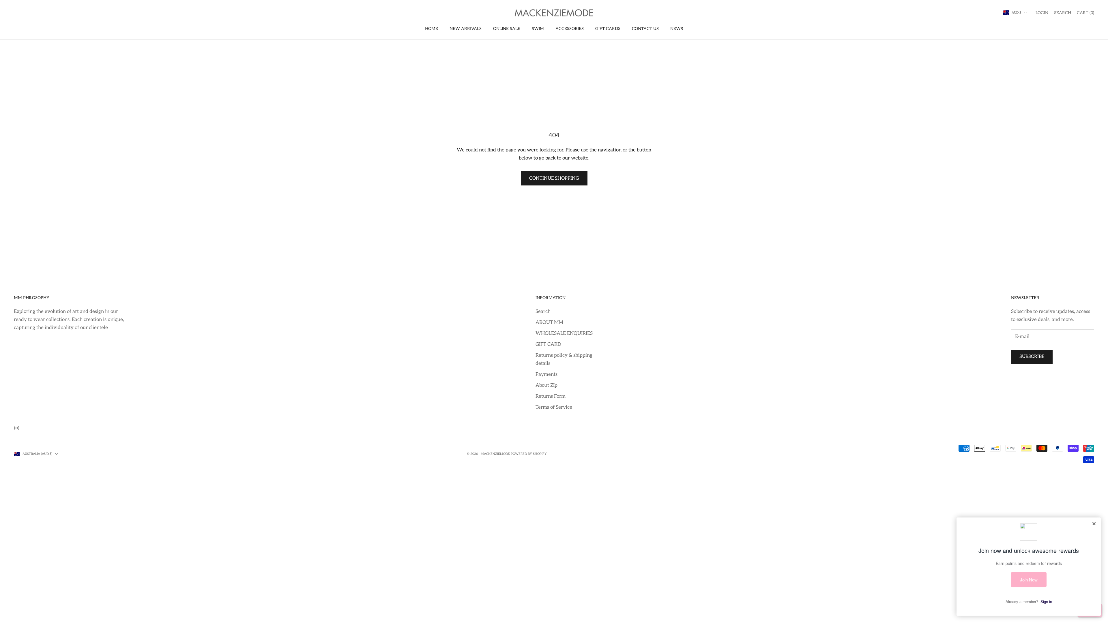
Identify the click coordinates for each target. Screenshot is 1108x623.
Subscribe (1031, 356)
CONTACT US (645, 28)
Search (543, 311)
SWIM (538, 28)
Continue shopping (554, 178)
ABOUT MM (549, 322)
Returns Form (551, 396)
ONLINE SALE (506, 28)
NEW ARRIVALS (466, 28)
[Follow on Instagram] (17, 428)
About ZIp (546, 385)
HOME (431, 28)
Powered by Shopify (529, 454)
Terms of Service (554, 407)
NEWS (676, 28)
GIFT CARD (548, 344)
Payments (546, 374)
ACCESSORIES (569, 28)
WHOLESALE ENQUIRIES (564, 333)
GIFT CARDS (607, 28)
